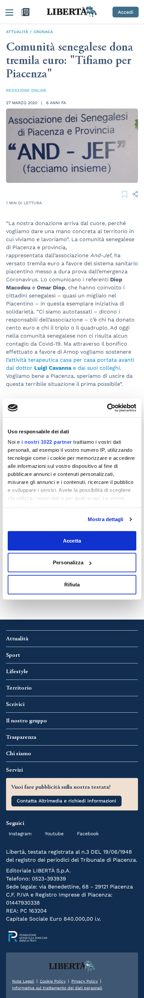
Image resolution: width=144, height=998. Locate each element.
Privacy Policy (84, 981)
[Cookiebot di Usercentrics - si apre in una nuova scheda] (107, 408)
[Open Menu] (9, 12)
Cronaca (43, 31)
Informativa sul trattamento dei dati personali (57, 988)
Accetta (72, 540)
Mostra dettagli (106, 519)
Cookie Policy (53, 981)
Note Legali (23, 981)
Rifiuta (72, 584)
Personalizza (68, 562)
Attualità (17, 31)
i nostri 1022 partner (46, 442)
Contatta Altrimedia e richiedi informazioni (66, 800)
